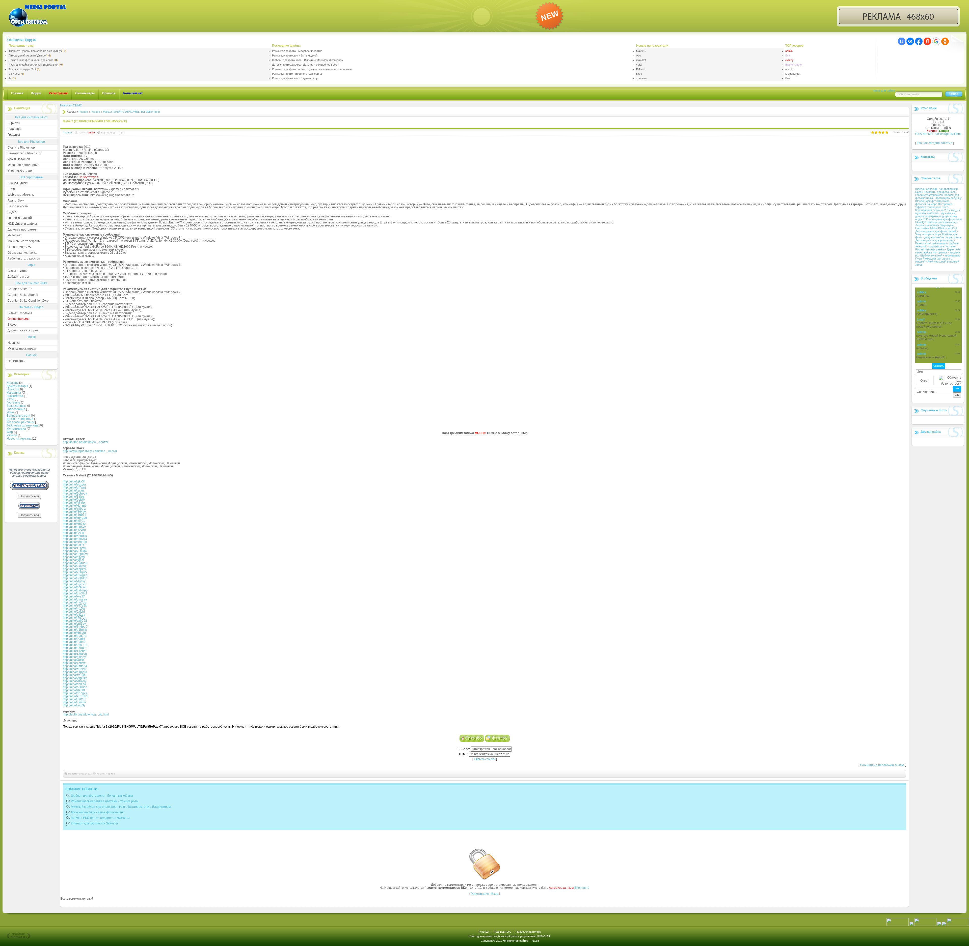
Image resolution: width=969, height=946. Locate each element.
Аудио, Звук (16, 200)
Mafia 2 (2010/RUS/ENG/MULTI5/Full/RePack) (131, 111)
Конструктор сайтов (515, 940)
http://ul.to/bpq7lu (74, 636)
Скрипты (14, 123)
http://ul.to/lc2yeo (74, 530)
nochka (789, 69)
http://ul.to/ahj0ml (74, 569)
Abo (638, 55)
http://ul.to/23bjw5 (75, 572)
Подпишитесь (502, 931)
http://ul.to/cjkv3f (74, 481)
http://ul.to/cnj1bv (74, 623)
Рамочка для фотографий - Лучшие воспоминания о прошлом (312, 69)
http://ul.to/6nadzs (75, 536)
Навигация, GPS (19, 247)
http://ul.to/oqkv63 (75, 539)
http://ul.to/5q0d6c (75, 578)
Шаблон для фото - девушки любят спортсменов (938, 236)
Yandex (932, 131)
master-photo (793, 64)
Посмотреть (16, 361)
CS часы (14, 73)
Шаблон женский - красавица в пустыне (937, 245)
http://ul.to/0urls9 (74, 642)
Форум (36, 93)
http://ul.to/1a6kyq (75, 654)
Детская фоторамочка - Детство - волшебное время (305, 64)
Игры (10, 412)
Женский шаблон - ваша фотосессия (97, 812)
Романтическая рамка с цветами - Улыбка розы (105, 801)
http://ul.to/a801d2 (75, 645)
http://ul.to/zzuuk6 (75, 675)
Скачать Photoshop (21, 147)
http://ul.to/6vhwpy (75, 590)
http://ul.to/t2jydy (74, 557)
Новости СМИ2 (71, 105)
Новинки (14, 343)
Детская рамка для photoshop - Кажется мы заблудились (935, 242)
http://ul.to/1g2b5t (74, 651)
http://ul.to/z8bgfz (74, 508)
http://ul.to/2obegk (75, 493)
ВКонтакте (581, 888)
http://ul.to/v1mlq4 (75, 551)
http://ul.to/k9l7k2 (74, 524)
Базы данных (16, 406)
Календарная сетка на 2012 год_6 (937, 210)
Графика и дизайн (21, 218)
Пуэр (919, 258)
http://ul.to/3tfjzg (73, 496)
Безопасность (18, 206)
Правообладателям (528, 931)
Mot (930, 134)
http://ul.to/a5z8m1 (75, 696)
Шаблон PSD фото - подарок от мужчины (100, 818)
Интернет (15, 235)
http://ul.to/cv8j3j (74, 705)
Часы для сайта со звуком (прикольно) (34, 64)
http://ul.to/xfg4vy (74, 581)
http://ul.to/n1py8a (75, 672)
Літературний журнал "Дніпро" (28, 55)
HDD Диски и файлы (22, 223)
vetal (639, 64)
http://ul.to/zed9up (75, 542)
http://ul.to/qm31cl (75, 593)
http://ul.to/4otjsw (74, 663)
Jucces (939, 134)
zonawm (641, 78)
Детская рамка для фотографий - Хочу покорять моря (936, 233)
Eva (787, 55)
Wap (10, 432)
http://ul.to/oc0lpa (74, 684)
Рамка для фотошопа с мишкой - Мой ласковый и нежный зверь (937, 261)
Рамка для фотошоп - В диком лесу (295, 78)
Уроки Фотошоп (19, 159)
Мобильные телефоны (24, 241)
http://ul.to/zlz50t (74, 690)
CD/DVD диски (18, 183)
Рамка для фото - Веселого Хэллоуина (297, 73)
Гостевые (13, 402)
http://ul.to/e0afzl (74, 639)
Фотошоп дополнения (23, 165)
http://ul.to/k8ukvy (74, 681)
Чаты (10, 399)
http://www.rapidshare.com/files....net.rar (90, 451)
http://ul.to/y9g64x (75, 678)
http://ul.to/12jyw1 (75, 548)
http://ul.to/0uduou (75, 563)
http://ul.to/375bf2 (74, 648)
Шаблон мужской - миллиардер (940, 255)
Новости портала (19, 438)
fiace (639, 73)
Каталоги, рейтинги (20, 422)
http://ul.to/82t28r (74, 699)
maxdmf (641, 60)
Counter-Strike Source (23, 295)
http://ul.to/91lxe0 (74, 566)
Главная (17, 93)
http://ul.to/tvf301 (74, 521)
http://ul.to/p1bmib (75, 630)
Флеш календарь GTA (22, 69)
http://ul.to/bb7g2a (75, 693)
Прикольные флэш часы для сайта (31, 60)
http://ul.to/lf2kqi (73, 533)
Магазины (14, 392)
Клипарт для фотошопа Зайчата (94, 823)
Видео (12, 212)
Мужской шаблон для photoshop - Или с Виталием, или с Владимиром (121, 807)
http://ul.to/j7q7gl (74, 617)
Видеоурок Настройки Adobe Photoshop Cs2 (936, 227)
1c (10, 78)
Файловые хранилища (23, 425)
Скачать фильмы (20, 313)
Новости (13, 389)
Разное (12, 435)
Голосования (16, 409)
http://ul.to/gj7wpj (74, 487)
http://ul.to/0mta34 (75, 666)
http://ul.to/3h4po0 (75, 626)
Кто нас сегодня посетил (934, 143)
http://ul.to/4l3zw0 (75, 587)
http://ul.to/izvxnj (74, 490)
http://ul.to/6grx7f (74, 584)
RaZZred (921, 134)
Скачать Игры (17, 271)
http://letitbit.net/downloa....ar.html (85, 442)
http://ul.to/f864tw (74, 511)
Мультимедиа (16, 429)
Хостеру (12, 383)
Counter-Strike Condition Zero (28, 300)
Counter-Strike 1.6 (20, 289)
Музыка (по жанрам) (22, 348)
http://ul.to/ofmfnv (74, 702)
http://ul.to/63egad (75, 575)
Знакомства (15, 396)
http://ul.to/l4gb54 (74, 515)
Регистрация (480, 894)
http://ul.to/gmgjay (75, 599)
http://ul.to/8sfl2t (73, 545)
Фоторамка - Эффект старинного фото (934, 206)
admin (789, 50)
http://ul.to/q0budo (75, 687)
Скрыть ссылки (484, 759)
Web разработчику (21, 194)
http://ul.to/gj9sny (74, 657)
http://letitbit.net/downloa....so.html (86, 714)
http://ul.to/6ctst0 (74, 499)
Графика (14, 134)
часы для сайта (884, 90)
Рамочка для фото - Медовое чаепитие (297, 50)
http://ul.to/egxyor (74, 484)
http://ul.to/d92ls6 (74, 669)
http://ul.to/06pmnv (75, 554)
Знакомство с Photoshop (25, 153)
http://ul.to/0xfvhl (74, 611)
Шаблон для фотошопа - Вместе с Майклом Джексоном (307, 60)
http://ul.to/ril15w (74, 608)
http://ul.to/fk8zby (74, 502)
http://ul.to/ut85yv (74, 527)
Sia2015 (641, 50)
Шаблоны (14, 129)
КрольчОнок (952, 134)
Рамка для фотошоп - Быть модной (294, 55)
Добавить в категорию (23, 330)
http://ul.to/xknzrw (74, 505)
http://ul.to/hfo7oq (74, 602)
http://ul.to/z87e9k (75, 605)
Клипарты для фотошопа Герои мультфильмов (935, 193)
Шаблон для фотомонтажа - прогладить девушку (938, 196)
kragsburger (792, 73)
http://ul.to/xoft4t (73, 660)
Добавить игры (18, 276)
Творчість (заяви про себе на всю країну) (35, 50)
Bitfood (640, 69)
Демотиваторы (17, 386)
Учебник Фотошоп (21, 171)
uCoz (535, 940)
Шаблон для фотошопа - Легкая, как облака (102, 795)
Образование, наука (22, 252)
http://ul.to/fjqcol (73, 560)
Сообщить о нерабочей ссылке (882, 765)
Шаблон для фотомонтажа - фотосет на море (933, 202)
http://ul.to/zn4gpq (75, 518)
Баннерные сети (19, 415)
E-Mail (12, 189)
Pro (787, 78)
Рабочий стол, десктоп (24, 258)
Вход (494, 894)
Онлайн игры (85, 93)
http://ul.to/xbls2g (74, 633)
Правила (108, 93)
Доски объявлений (20, 419)
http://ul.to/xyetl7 (74, 596)
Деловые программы (22, 229)
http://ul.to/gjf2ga (74, 614)
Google (944, 131)
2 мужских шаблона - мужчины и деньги (937, 213)
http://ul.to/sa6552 (75, 620)
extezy (789, 60)
